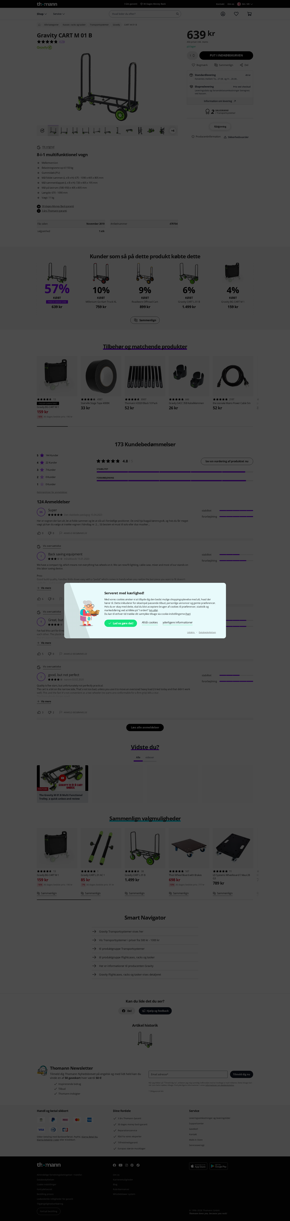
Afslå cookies (150, 622)
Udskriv (191, 632)
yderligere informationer (178, 622)
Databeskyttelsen (207, 632)
